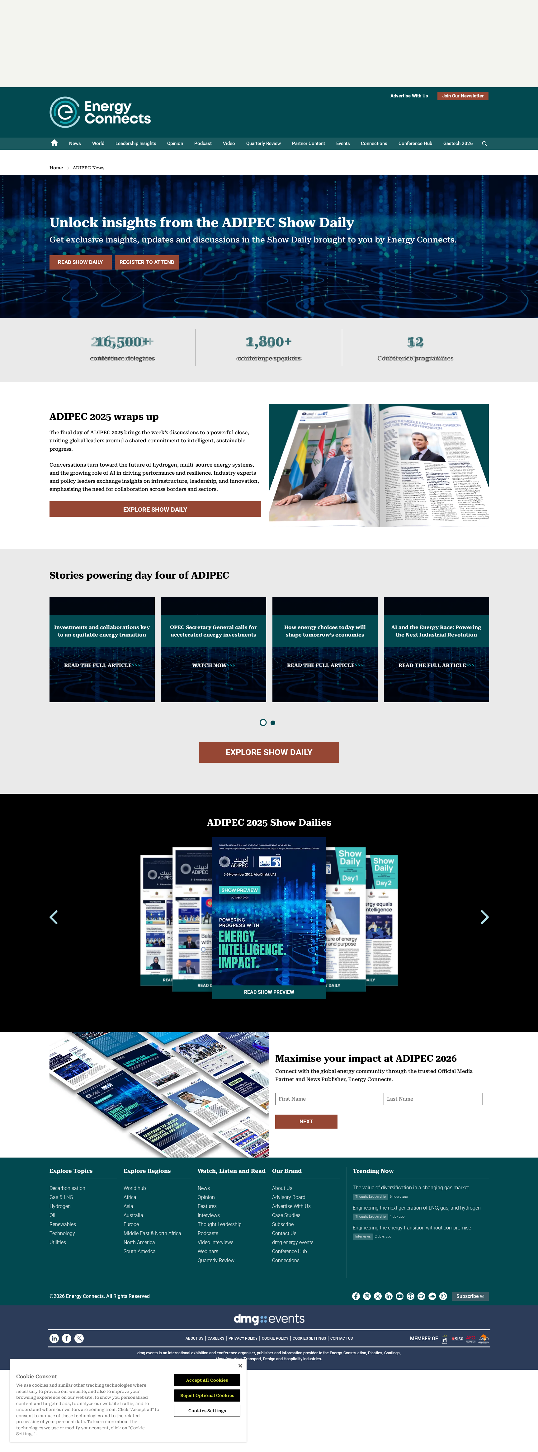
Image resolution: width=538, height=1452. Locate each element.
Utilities (58, 1242)
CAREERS (216, 1338)
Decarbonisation (67, 1188)
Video (229, 143)
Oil (52, 1215)
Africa (130, 1197)
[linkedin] (389, 1296)
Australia (133, 1215)
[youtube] (400, 1296)
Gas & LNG (61, 1197)
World (98, 143)
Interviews (209, 1215)
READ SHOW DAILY (80, 262)
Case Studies (286, 1215)
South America (140, 1251)
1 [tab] (263, 722)
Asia (128, 1206)
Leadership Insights (136, 143)
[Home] (54, 144)
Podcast (203, 143)
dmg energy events (293, 1242)
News (75, 143)
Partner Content (308, 143)
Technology (62, 1233)
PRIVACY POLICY (243, 1338)
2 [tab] (273, 723)
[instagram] (367, 1296)
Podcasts (208, 1233)
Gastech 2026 (458, 143)
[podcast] (410, 1296)
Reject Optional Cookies (207, 1395)
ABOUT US (194, 1338)
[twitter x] (378, 1296)
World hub (135, 1188)
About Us (282, 1188)
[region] (128, 1400)
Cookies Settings (309, 1338)
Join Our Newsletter (463, 96)
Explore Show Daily (155, 509)
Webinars (208, 1251)
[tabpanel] (102, 649)
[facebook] (356, 1296)
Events (343, 143)
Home (56, 167)
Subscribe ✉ (470, 1296)
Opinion (175, 143)
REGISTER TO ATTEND (147, 262)
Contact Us (284, 1233)
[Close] (240, 1366)
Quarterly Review (263, 143)
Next (306, 1121)
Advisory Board (288, 1197)
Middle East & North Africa (152, 1233)
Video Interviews (216, 1242)
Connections (374, 143)
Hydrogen (60, 1206)
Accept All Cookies (207, 1380)
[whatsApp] (443, 1296)
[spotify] (421, 1296)
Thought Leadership (220, 1224)
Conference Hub (415, 143)
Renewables (63, 1224)
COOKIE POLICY (275, 1338)
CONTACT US (341, 1338)
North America (139, 1242)
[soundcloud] (432, 1296)
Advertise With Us (409, 96)
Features (207, 1206)
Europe (131, 1224)
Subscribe (283, 1224)
